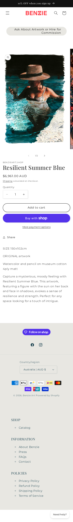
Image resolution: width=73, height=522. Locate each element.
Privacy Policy (29, 481)
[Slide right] (44, 156)
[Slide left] (28, 156)
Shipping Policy (30, 490)
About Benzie (29, 447)
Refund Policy (29, 486)
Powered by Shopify (48, 395)
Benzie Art (29, 395)
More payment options (37, 227)
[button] (7, 13)
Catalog (24, 427)
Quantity (8, 187)
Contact (25, 461)
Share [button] (11, 237)
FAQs (23, 457)
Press (23, 452)
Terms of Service (31, 495)
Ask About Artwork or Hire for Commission (37, 31)
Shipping (8, 181)
